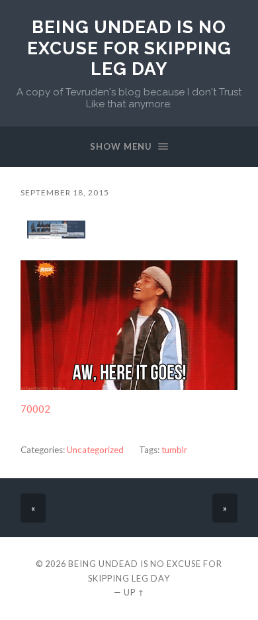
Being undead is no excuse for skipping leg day (129, 48)
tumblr (174, 449)
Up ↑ (134, 592)
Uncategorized (95, 449)
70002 (35, 409)
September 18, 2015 (65, 192)
